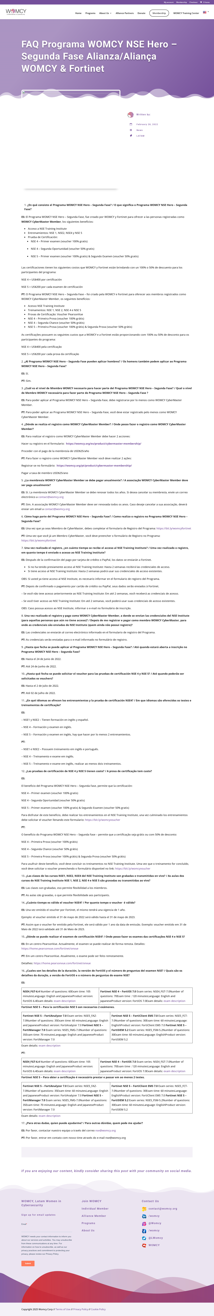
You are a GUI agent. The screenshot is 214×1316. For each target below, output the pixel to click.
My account (169, 2)
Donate (141, 13)
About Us (104, 13)
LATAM (141, 136)
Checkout (193, 2)
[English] (206, 14)
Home (78, 13)
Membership (181, 2)
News (140, 130)
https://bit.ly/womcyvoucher (102, 820)
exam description (65, 1001)
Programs (90, 13)
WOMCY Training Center (186, 13)
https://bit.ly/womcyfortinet (173, 528)
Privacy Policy (80, 1309)
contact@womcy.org (51, 497)
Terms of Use (63, 1309)
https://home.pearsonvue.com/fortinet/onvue (49, 948)
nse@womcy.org (105, 1130)
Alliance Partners (125, 13)
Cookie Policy (98, 1309)
